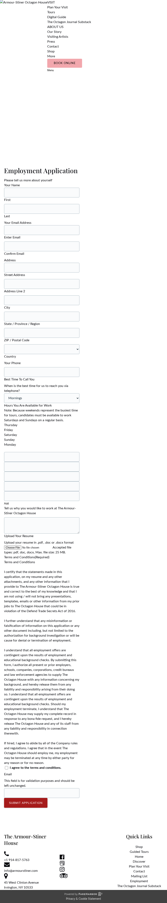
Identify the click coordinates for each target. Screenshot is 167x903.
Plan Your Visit (57, 7)
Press (51, 41)
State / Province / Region (22, 324)
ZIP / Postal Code (16, 340)
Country (10, 356)
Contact (53, 46)
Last (7, 216)
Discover (139, 861)
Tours (51, 12)
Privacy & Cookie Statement (83, 898)
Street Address (14, 275)
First (7, 200)
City (7, 307)
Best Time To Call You (19, 379)
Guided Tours (139, 851)
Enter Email (12, 237)
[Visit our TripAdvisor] (64, 877)
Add (6, 503)
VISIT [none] (51, 2)
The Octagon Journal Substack (69, 22)
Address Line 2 (14, 291)
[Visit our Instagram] (62, 870)
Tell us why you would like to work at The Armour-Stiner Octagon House (40, 511)
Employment (139, 881)
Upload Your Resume (18, 536)
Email (8, 774)
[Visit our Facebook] (62, 858)
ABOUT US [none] (55, 27)
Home (139, 856)
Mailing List (139, 876)
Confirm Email (14, 253)
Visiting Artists (57, 36)
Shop (51, 51)
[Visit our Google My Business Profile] (62, 864)
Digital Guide (56, 17)
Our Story (54, 31)
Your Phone (12, 363)
